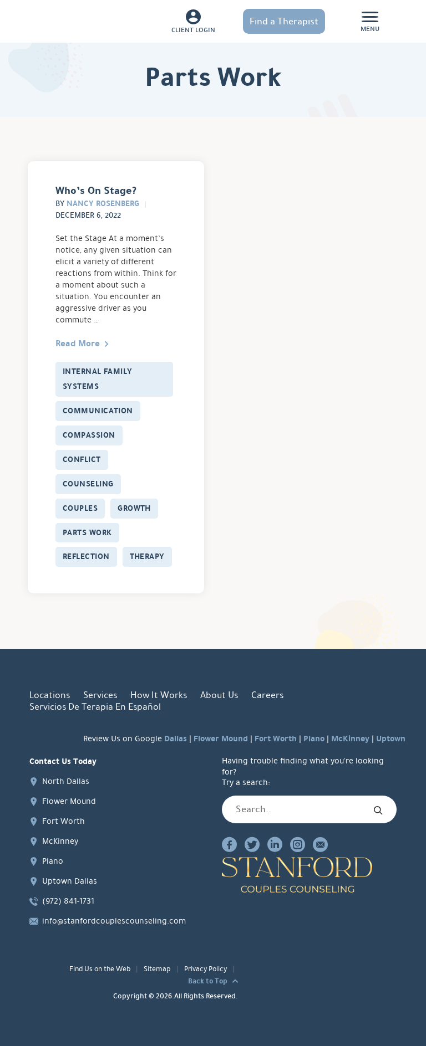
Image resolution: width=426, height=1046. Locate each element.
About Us (219, 695)
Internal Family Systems (98, 379)
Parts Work (87, 532)
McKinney (350, 738)
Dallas (175, 738)
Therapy (147, 556)
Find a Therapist (284, 21)
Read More (77, 343)
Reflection (86, 556)
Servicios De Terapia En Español (95, 707)
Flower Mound (221, 738)
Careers (267, 695)
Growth (134, 508)
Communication (98, 410)
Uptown (390, 738)
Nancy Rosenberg (103, 203)
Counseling (88, 484)
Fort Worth (276, 738)
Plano (313, 738)
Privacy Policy (205, 969)
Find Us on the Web (99, 969)
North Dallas (65, 781)
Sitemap (157, 969)
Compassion (89, 435)
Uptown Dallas (69, 881)
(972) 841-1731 (68, 901)
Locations (49, 695)
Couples (80, 508)
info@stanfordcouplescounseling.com (114, 921)
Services (100, 695)
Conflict (82, 459)
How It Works (158, 695)
